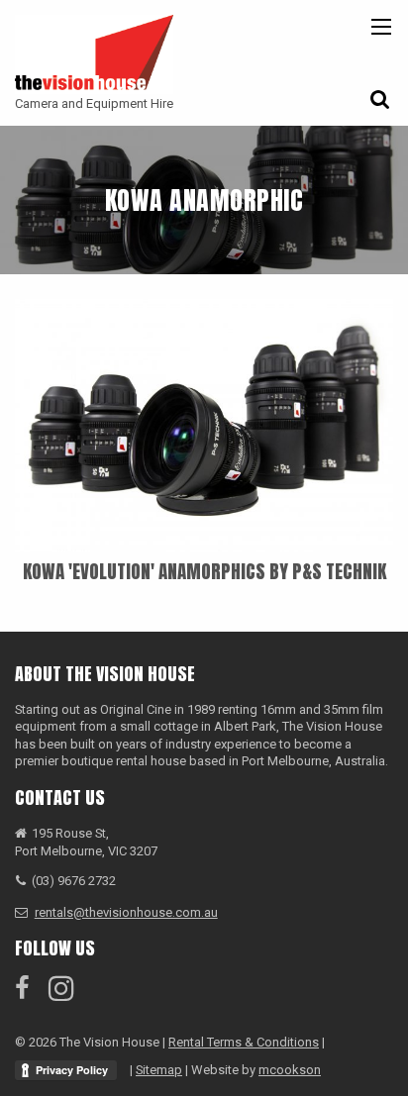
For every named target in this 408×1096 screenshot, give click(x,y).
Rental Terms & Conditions (243, 1042)
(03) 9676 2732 (74, 880)
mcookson (289, 1069)
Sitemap (159, 1069)
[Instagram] (69, 989)
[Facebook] (30, 989)
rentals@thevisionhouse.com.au (126, 912)
